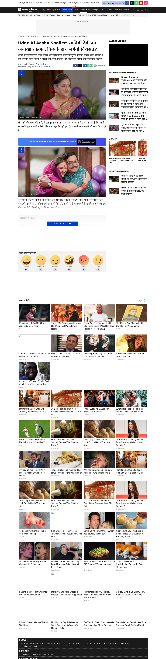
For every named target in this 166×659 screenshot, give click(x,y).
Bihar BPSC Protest (123, 15)
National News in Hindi (28, 646)
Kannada (41, 3)
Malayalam (23, 3)
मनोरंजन (83, 9)
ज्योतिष (126, 9)
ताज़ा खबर (46, 9)
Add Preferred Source (112, 3)
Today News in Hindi (127, 643)
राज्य (76, 9)
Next (146, 15)
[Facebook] (127, 3)
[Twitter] (132, 3)
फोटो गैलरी (67, 9)
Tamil (69, 3)
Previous (142, 15)
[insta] (146, 3)
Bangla (75, 3)
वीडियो (110, 9)
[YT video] (141, 3)
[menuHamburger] (142, 9)
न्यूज (54, 9)
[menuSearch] (147, 10)
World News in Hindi (55, 643)
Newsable (33, 3)
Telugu (63, 3)
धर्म (120, 9)
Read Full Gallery (62, 224)
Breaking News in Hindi (72, 643)
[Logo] (29, 10)
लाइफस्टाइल (93, 9)
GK (58, 9)
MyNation (95, 3)
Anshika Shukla (42, 64)
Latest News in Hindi (37, 643)
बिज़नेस (103, 9)
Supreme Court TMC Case (75, 15)
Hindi (81, 3)
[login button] (138, 9)
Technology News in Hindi (92, 643)
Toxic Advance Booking (54, 15)
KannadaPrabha (52, 3)
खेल (116, 9)
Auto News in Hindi (111, 643)
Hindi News (23, 643)
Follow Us (102, 65)
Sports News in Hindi (27, 654)
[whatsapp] (136, 3)
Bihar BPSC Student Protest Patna (101, 15)
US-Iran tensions (36, 15)
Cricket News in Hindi (45, 654)
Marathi (87, 3)
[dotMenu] (133, 10)
